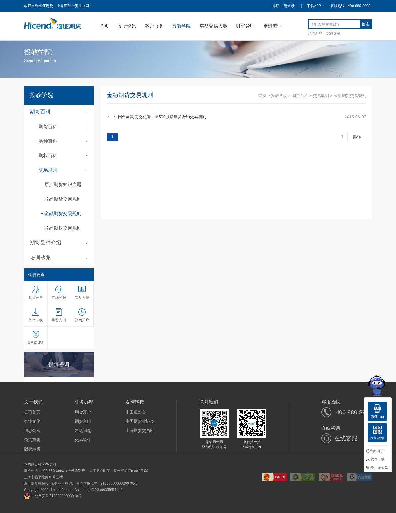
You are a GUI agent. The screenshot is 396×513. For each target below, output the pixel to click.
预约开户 (315, 33)
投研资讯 (127, 25)
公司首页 (32, 412)
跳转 (357, 137)
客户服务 (154, 25)
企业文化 (32, 421)
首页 (104, 25)
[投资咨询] (59, 374)
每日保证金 (379, 467)
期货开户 (83, 412)
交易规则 (321, 95)
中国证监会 (136, 412)
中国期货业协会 (140, 421)
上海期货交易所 (140, 430)
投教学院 (181, 25)
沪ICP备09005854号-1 (105, 490)
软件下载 (377, 459)
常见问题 (83, 430)
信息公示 (32, 430)
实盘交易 (333, 33)
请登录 (289, 6)
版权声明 (32, 449)
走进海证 (272, 25)
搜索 (365, 24)
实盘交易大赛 (213, 25)
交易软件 (83, 439)
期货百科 (300, 95)
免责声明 (32, 439)
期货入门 (83, 421)
